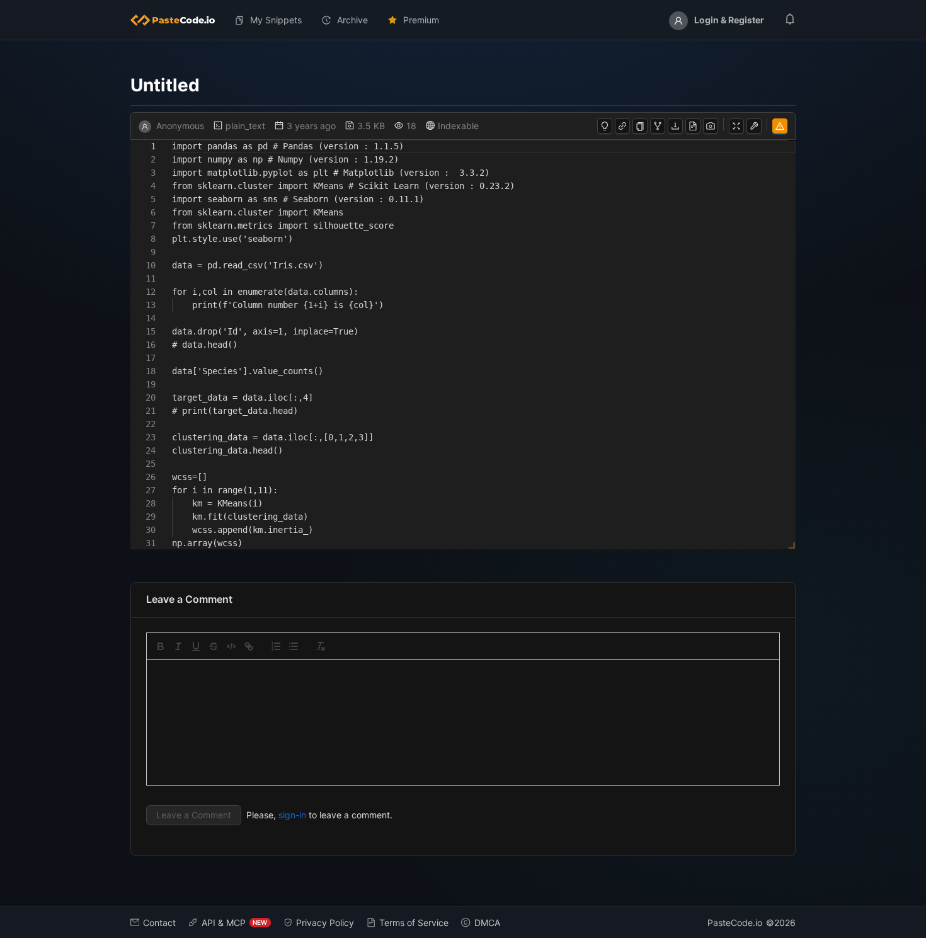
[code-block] (231, 646)
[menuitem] (177, 20)
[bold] (160, 646)
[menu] (463, 20)
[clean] (320, 646)
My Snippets (276, 19)
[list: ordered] (276, 646)
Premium (421, 19)
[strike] (213, 646)
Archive (352, 19)
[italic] (178, 646)
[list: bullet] (293, 646)
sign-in (292, 814)
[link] (249, 646)
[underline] (196, 646)
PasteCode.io (734, 922)
